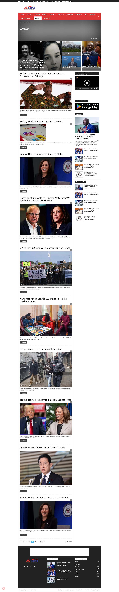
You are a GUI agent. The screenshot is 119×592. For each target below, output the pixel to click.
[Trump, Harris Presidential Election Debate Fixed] (46, 418)
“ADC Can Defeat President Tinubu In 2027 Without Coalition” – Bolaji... (85, 136)
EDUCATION (69, 14)
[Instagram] (24, 566)
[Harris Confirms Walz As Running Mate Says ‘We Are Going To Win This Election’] (46, 219)
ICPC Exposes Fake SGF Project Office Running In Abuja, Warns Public (90, 173)
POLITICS (37, 14)
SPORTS (52, 14)
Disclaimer (57, 1)
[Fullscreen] (97, 88)
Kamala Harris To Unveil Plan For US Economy (44, 497)
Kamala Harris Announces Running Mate (41, 153)
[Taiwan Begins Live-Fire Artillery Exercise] (71, 46)
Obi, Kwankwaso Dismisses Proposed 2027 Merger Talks (91, 149)
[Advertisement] (71, 7)
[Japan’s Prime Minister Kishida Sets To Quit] (46, 467)
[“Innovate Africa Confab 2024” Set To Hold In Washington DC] (46, 320)
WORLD (37, 18)
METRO (29, 14)
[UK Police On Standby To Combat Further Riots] (46, 268)
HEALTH (60, 14)
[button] (98, 16)
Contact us (35, 1)
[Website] (31, 566)
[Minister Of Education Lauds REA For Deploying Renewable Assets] (79, 167)
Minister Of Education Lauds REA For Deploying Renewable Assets (91, 166)
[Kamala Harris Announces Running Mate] (46, 170)
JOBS (85, 14)
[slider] (85, 88)
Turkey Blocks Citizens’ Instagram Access (41, 121)
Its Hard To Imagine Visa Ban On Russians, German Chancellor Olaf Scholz (91, 68)
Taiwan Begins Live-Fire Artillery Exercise (71, 53)
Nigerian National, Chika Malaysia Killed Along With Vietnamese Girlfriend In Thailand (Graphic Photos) (32, 64)
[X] (28, 566)
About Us (28, 1)
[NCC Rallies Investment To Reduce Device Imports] (79, 159)
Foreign (22, 32)
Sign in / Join (21, 1)
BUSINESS (92, 14)
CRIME (44, 14)
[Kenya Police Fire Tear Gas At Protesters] (46, 369)
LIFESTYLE (78, 14)
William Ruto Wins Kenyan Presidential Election (89, 53)
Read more (23, 115)
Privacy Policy (49, 1)
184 (29, 541)
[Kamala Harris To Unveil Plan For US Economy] (46, 514)
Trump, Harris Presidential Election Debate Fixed (45, 399)
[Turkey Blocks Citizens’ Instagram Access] (46, 132)
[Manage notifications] (3, 588)
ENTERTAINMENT (26, 18)
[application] (87, 83)
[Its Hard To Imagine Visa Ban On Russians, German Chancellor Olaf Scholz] (91, 61)
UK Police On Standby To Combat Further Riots (45, 247)
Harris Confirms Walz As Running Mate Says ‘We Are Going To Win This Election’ (45, 199)
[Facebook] (21, 566)
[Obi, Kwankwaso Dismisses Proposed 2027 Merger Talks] (79, 151)
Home (23, 14)
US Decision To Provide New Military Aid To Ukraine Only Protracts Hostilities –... (70, 68)
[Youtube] (34, 566)
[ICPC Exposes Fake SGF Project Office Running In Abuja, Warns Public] (79, 174)
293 (41, 541)
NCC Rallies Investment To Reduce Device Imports (91, 157)
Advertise (42, 1)
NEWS (76, 561)
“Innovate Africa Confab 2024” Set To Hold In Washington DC (44, 300)
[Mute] (94, 88)
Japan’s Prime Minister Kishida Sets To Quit (42, 447)
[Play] (77, 88)
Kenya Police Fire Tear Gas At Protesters (41, 348)
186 (35, 541)
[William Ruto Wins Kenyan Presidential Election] (91, 48)
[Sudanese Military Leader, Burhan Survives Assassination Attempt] (46, 93)
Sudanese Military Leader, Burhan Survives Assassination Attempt (42, 75)
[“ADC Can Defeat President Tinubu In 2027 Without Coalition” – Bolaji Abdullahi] (87, 125)
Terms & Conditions (67, 1)
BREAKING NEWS (79, 569)
